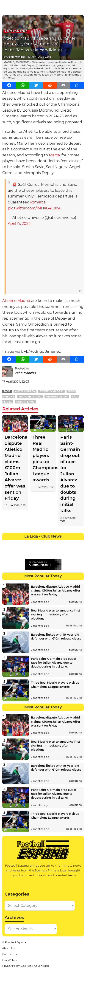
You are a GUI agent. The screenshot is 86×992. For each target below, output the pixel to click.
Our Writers (9, 960)
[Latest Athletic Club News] (15, 543)
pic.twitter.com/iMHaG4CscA (34, 208)
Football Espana (15, 942)
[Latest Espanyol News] (55, 543)
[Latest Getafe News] (63, 543)
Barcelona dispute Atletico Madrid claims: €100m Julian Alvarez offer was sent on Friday (15, 467)
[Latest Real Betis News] (31, 551)
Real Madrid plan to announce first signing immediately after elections (55, 614)
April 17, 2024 (19, 223)
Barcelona (75, 601)
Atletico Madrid (16, 31)
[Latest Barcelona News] (31, 543)
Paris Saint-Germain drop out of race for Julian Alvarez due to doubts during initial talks (70, 473)
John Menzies (16, 56)
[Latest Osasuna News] (15, 551)
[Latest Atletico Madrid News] (23, 543)
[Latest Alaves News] (6, 543)
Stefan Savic (25, 401)
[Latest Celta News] (39, 543)
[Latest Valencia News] (71, 551)
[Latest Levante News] (80, 543)
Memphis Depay (57, 396)
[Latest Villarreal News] (80, 551)
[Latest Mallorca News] (6, 551)
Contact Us (9, 954)
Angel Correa (25, 391)
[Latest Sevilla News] (63, 551)
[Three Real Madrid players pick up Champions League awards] (43, 423)
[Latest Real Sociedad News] (55, 551)
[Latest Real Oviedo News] (47, 551)
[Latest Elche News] (47, 543)
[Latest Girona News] (71, 543)
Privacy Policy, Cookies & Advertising (25, 965)
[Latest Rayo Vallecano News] (23, 551)
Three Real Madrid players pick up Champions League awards (43, 458)
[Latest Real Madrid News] (39, 551)
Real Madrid (74, 625)
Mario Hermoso (30, 396)
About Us (8, 948)
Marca (54, 155)
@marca (38, 202)
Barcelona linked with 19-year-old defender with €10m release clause (56, 636)
